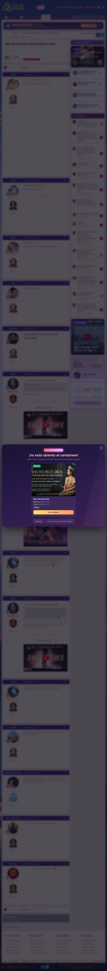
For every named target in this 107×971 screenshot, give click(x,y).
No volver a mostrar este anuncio (60, 521)
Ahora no (38, 521)
